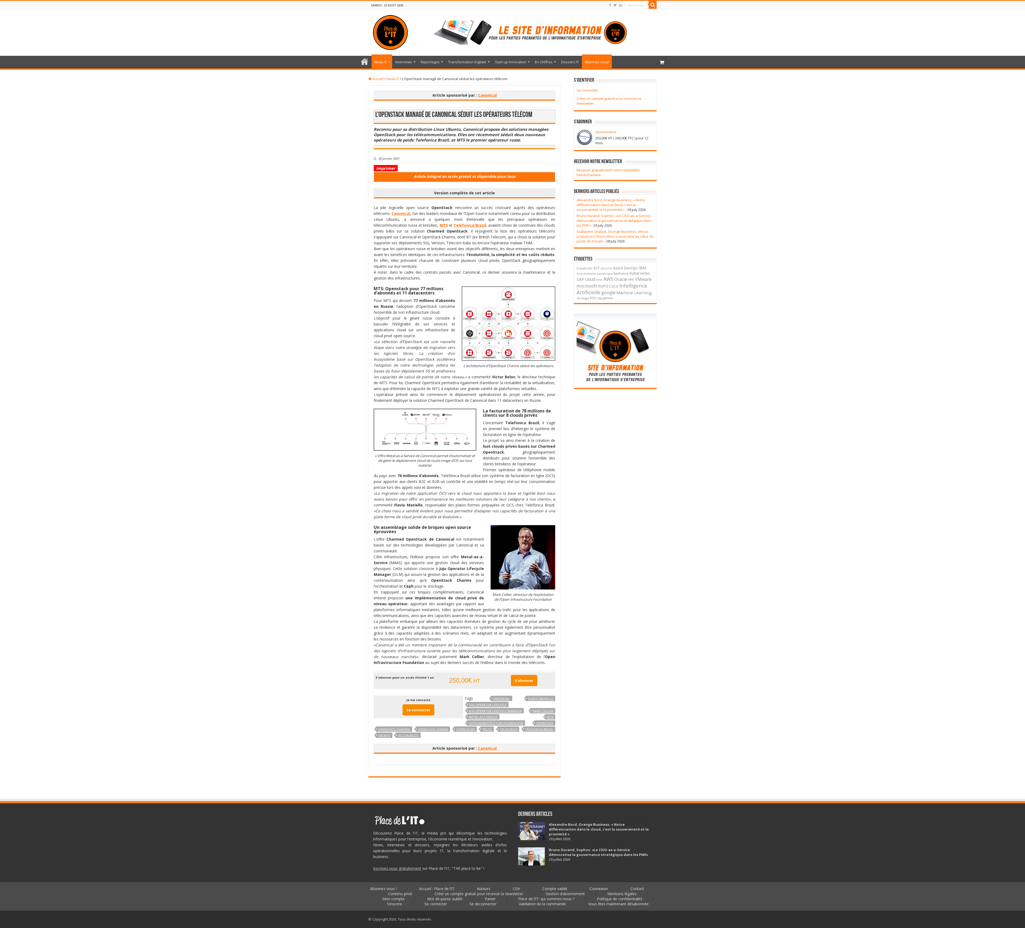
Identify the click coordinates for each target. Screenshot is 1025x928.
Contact (637, 888)
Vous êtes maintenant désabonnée (618, 903)
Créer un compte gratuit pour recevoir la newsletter (479, 893)
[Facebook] (610, 5)
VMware (643, 279)
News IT (380, 62)
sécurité (606, 268)
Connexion (599, 888)
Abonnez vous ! (383, 888)
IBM (642, 267)
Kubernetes (639, 273)
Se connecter (418, 709)
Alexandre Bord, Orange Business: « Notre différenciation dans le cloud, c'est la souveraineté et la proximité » (611, 205)
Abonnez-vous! (597, 62)
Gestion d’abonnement (565, 893)
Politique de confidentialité (619, 898)
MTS (444, 225)
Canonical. (501, 699)
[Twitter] (615, 5)
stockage (583, 298)
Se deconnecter (483, 903)
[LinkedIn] (620, 5)
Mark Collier (543, 711)
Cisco (613, 286)
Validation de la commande (542, 903)
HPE (631, 279)
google (608, 293)
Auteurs (483, 888)
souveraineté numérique (595, 274)
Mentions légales (622, 893)
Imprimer (385, 168)
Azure (618, 267)
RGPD (603, 286)
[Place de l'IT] (390, 31)
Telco (487, 729)
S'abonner (524, 680)
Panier (490, 898)
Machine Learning (634, 292)
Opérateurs (465, 729)
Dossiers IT (570, 62)
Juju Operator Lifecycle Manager (495, 711)
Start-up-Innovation (510, 62)
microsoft (587, 286)
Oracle (620, 279)
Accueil (378, 78)
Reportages (430, 62)
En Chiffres (544, 62)
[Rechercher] (653, 5)
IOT (596, 267)
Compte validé (554, 888)
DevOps (631, 267)
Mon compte (393, 898)
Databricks (585, 268)
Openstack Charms (433, 729)
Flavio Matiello (540, 699)
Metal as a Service (483, 717)
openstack (544, 723)
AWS (608, 279)
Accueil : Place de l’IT (365, 61)
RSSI (593, 298)
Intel (599, 280)
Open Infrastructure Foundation (496, 723)
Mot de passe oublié (444, 898)
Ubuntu (384, 735)
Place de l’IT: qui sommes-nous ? (546, 898)
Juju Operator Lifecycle (488, 705)
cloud (590, 279)
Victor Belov (408, 735)
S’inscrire (394, 903)
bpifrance (621, 273)
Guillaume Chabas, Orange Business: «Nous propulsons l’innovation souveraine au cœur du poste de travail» (615, 236)
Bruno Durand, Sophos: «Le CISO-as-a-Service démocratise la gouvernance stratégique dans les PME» (614, 220)
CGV (516, 888)
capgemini (605, 298)
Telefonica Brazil (539, 729)
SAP (580, 279)
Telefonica (508, 729)
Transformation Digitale (467, 62)
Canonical (487, 95)
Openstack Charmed (394, 729)
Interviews (403, 62)
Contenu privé (400, 893)
